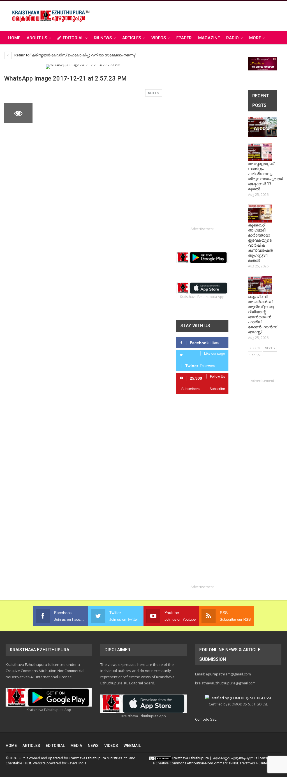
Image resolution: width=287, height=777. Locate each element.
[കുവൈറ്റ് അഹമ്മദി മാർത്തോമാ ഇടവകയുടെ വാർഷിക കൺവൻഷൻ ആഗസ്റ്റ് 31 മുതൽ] (260, 214)
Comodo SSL (205, 719)
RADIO (232, 37)
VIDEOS (158, 37)
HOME (11, 745)
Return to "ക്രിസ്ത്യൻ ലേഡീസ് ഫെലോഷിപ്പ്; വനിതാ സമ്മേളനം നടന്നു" (74, 55)
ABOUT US (37, 37)
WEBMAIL (132, 745)
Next (152, 93)
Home (14, 37)
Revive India (77, 763)
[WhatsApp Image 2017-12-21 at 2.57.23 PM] (51, 113)
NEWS (106, 37)
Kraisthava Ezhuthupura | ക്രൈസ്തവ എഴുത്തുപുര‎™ (213, 758)
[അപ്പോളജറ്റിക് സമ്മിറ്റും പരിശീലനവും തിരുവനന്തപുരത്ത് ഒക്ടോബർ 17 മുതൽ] (260, 152)
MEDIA (76, 745)
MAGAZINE (209, 37)
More (255, 37)
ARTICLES (131, 37)
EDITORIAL (73, 37)
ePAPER (184, 37)
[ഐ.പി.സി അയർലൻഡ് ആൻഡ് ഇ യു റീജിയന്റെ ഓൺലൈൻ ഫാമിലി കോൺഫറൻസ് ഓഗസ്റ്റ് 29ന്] (260, 285)
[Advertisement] (215, 15)
